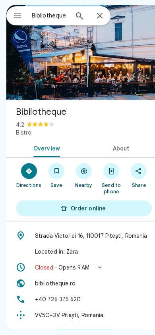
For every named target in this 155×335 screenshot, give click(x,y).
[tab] (45, 147)
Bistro (23, 132)
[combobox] (50, 15)
